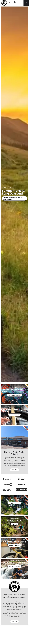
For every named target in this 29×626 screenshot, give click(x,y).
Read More (14, 621)
